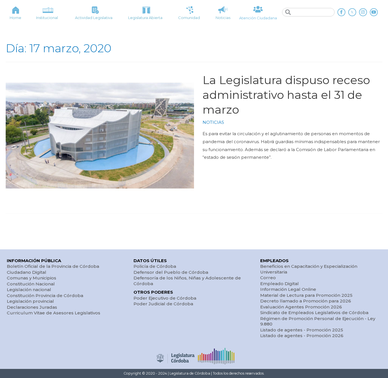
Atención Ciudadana (258, 18)
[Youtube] (374, 12)
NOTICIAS (213, 122)
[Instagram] (363, 12)
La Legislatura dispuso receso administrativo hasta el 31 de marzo (286, 94)
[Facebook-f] (341, 12)
